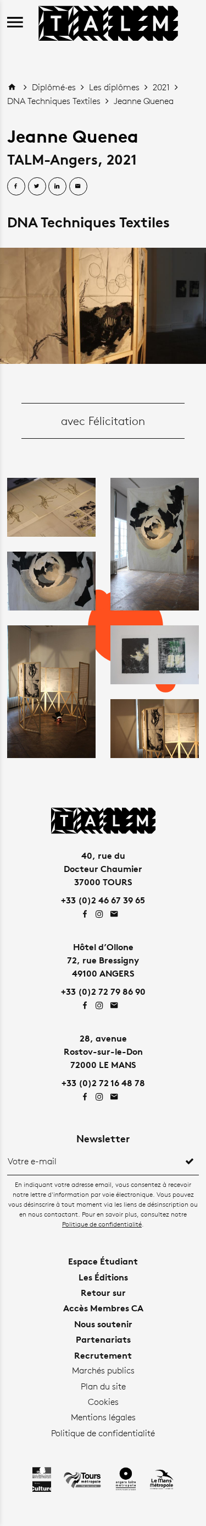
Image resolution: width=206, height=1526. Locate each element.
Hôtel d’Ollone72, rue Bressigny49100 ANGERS (103, 960)
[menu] (15, 23)
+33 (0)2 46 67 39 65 (103, 900)
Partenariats (103, 1339)
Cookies (103, 1402)
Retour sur (103, 1292)
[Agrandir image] (103, 306)
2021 (162, 87)
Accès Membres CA (103, 1308)
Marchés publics (103, 1370)
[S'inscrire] (189, 1161)
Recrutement (103, 1355)
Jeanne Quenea (144, 101)
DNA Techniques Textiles (55, 101)
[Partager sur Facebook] (16, 186)
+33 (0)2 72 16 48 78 (103, 1082)
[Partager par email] (78, 186)
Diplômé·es (55, 87)
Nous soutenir (103, 1323)
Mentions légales (103, 1417)
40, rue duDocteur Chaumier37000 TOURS (103, 868)
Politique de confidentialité (102, 1224)
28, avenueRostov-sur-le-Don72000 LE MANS (103, 1051)
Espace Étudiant (103, 1261)
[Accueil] (108, 22)
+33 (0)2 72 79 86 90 (103, 991)
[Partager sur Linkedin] (57, 186)
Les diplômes (115, 87)
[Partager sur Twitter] (37, 186)
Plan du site (103, 1386)
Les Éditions (103, 1277)
